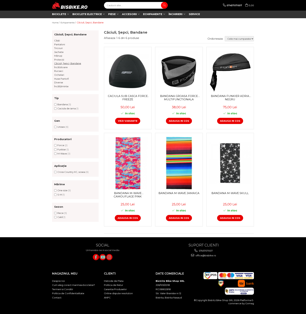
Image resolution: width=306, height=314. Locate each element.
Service (194, 14)
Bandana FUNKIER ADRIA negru (230, 97)
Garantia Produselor (115, 289)
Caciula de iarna (66, 108)
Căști (57, 40)
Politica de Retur (113, 285)
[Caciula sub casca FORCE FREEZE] (128, 72)
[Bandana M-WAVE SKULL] (230, 163)
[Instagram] (109, 257)
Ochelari (59, 74)
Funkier (61, 149)
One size (62, 190)
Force (60, 145)
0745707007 (205, 250)
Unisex (61, 126)
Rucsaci (58, 71)
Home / (56, 22)
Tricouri (58, 48)
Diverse (58, 82)
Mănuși (58, 55)
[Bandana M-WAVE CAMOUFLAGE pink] (128, 163)
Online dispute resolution (118, 293)
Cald (60, 217)
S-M (59, 194)
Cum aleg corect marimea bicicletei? (73, 285)
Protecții (59, 59)
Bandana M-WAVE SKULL (230, 193)
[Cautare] (164, 5)
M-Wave (62, 153)
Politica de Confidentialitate (68, 293)
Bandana (62, 104)
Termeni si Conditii (62, 289)
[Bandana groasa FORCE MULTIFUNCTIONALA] (179, 72)
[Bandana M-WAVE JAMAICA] (179, 163)
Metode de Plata (113, 281)
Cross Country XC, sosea (71, 172)
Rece (60, 213)
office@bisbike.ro (205, 255)
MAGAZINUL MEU (64, 273)
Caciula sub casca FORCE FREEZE (128, 97)
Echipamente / (68, 22)
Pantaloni (59, 44)
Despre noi (58, 281)
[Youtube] (103, 257)
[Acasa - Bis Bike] (69, 5)
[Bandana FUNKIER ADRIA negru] (230, 72)
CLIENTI (110, 273)
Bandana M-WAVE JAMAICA (178, 193)
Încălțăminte (61, 86)
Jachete (59, 52)
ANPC (107, 297)
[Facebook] (96, 257)
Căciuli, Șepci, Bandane (67, 63)
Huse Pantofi (61, 78)
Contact (56, 297)
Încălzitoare (61, 67)
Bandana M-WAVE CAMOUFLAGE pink (128, 194)
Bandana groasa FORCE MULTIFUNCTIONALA (179, 97)
